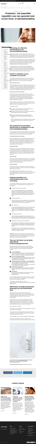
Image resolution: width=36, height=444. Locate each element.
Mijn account (30, 428)
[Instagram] (3, 429)
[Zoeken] (19, 4)
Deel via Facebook (8, 372)
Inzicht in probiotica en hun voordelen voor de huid (5, 58)
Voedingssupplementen (14, 430)
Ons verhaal (21, 428)
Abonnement (12, 433)
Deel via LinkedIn (28, 372)
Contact (20, 432)
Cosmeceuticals (12, 429)
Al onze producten (13, 428)
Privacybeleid (30, 433)
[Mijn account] (20, 4)
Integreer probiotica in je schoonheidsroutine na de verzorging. (5, 72)
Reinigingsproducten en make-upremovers (13, 432)
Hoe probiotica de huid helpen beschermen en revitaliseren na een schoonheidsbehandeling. (5, 65)
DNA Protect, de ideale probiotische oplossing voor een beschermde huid (5, 85)
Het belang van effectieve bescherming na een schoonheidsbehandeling (5, 52)
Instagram (25, 364)
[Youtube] (4, 429)
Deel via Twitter (18, 372)
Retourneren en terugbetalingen (30, 430)
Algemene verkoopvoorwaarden (31, 432)
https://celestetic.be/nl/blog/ (14, 362)
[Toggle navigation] (34, 3)
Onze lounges (21, 431)
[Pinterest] (6, 429)
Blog (20, 430)
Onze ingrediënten (22, 429)
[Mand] (22, 4)
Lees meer (2, 410)
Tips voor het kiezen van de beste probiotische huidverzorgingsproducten (5, 78)
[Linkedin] (2, 429)
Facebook (30, 364)
